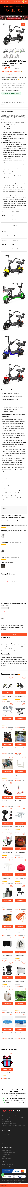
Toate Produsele (6, 1136)
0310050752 (10, 1164)
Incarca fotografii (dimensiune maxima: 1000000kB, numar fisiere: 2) (13, 604)
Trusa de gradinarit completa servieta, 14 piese (7, 747)
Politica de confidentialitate (8, 1152)
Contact (4, 1140)
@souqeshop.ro (13, 1166)
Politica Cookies (6, 1154)
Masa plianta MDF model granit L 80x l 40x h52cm (20, 722)
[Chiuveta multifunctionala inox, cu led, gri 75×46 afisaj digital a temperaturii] (7, 764)
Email (2, 618)
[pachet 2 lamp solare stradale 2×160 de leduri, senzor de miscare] (7, 685)
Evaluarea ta (4, 581)
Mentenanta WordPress (15, 1182)
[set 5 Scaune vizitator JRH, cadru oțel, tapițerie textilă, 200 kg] (20, 892)
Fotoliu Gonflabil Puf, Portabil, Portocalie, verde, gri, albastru (20, 878)
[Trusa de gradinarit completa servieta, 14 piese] (7, 736)
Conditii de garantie (6, 1158)
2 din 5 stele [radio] (11, 582)
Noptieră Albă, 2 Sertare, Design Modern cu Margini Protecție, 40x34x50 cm (7, 1007)
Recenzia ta (4, 584)
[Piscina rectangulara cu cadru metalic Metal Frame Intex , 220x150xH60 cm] (20, 1021)
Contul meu (5, 1138)
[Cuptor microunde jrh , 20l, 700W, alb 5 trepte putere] (7, 944)
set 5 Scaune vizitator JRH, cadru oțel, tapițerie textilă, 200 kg (20, 904)
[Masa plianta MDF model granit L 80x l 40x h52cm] (20, 710)
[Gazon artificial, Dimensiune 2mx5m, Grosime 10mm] (20, 995)
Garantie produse (6, 1142)
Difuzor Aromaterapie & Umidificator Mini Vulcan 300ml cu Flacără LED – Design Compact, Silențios (20, 852)
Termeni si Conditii (6, 1150)
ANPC (3, 1156)
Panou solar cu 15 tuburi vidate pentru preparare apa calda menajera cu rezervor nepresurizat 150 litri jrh (20, 747)
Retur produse (5, 1144)
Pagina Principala (6, 1134)
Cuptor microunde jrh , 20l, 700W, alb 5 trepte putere (7, 955)
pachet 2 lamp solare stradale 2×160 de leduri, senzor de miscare (7, 696)
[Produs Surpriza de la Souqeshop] (7, 1061)
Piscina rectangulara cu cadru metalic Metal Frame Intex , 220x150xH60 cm (20, 1032)
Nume (3, 611)
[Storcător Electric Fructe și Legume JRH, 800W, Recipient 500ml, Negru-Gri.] (7, 892)
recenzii (9, 74)
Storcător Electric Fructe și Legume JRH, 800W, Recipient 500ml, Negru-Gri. (7, 904)
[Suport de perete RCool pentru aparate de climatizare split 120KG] (20, 764)
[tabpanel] (7, 690)
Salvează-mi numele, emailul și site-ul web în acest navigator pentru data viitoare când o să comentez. (12, 627)
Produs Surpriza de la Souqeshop (7, 1072)
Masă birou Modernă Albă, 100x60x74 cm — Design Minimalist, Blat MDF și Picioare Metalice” (7, 878)
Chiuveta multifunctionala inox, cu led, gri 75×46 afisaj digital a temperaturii (7, 775)
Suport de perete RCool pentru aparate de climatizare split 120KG (20, 775)
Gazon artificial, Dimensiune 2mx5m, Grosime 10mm (20, 1007)
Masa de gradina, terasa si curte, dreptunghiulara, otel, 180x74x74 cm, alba (7, 722)
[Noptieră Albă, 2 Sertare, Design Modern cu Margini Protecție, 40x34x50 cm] (7, 995)
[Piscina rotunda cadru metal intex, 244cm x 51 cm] (7, 1021)
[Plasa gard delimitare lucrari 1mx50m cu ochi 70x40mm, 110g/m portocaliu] (20, 918)
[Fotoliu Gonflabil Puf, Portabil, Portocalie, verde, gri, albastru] (20, 867)
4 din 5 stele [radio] (15, 582)
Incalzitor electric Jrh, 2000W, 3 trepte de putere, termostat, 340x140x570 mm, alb (20, 981)
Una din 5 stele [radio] (9, 582)
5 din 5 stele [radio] (16, 582)
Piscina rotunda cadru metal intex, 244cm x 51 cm (7, 1032)
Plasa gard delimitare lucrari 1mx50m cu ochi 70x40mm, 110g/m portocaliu (20, 929)
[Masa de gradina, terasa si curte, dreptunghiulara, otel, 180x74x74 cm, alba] (7, 710)
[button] (23, 2)
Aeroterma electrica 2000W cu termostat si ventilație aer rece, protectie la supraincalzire (20, 955)
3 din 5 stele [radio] (13, 582)
